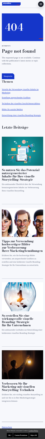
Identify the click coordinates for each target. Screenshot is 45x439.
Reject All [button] (34, 435)
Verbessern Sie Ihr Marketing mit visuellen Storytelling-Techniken (18, 386)
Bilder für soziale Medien (12, 109)
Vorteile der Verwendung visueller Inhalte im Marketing (20, 91)
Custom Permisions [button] (21, 435)
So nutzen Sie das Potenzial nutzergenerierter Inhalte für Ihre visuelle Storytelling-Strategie (20, 175)
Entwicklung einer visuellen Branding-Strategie (21, 115)
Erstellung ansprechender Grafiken (16, 97)
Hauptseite (8, 76)
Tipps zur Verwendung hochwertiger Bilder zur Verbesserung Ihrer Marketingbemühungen (22, 246)
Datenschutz (7, 427)
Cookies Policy (33, 430)
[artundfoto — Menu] (41, 4)
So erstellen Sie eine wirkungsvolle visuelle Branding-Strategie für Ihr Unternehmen (17, 320)
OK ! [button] (9, 435)
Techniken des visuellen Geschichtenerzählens (21, 103)
